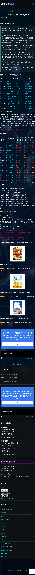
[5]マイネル (9, 153)
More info (32, 296)
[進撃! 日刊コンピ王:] (17, 253)
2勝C (2, 513)
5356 (7, 268)
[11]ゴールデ (10, 167)
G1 (1, 523)
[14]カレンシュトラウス (14, 89)
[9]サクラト (9, 162)
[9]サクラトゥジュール (14, 84)
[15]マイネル (10, 178)
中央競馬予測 (4, 546)
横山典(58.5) (29, 101)
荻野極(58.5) (29, 106)
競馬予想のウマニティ (7, 498)
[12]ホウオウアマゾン (13, 96)
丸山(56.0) (28, 104)
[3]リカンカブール (12, 86)
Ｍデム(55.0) (29, 91)
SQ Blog (7, 3)
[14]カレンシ (10, 175)
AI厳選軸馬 (4, 519)
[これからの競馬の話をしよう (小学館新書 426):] (17, 307)
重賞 (2, 557)
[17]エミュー (10, 183)
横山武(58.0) (29, 96)
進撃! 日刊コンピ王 (6, 265)
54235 (7, 296)
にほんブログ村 (5, 493)
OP (2, 536)
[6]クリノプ (9, 155)
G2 (1, 526)
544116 (7, 322)
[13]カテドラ (10, 172)
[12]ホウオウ (10, 170)
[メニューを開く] (33, 4)
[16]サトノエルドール (13, 109)
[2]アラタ (8, 145)
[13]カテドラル (11, 106)
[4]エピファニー (12, 81)
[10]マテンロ (10, 165)
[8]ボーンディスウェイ (14, 94)
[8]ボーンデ (9, 160)
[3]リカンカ (9, 147)
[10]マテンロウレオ (13, 101)
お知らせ (3, 540)
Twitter (3, 488)
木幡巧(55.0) (29, 94)
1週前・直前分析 (5, 509)
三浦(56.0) (28, 109)
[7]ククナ (10, 99)
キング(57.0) (29, 84)
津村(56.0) (28, 86)
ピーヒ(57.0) (29, 81)
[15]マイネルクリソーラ (14, 91)
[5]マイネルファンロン (14, 104)
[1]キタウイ (9, 142)
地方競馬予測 (4, 550)
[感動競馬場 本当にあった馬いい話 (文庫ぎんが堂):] (17, 281)
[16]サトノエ (10, 180)
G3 (1, 530)
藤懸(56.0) (28, 89)
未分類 (3, 553)
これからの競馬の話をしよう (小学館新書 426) (14, 319)
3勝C (2, 516)
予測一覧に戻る (17, 364)
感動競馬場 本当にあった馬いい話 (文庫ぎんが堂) (15, 293)
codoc (32, 358)
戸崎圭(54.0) (29, 99)
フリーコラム (4, 543)
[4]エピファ (9, 150)
